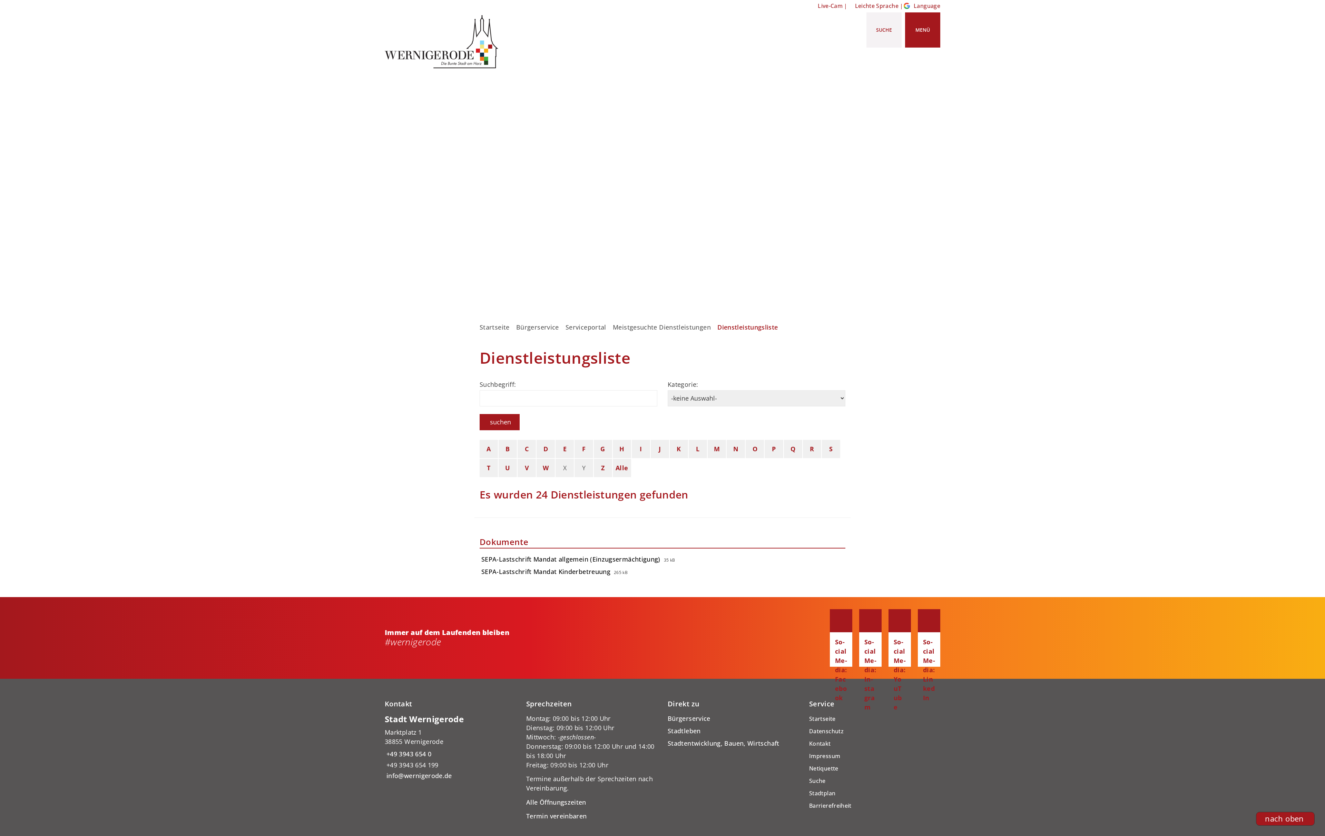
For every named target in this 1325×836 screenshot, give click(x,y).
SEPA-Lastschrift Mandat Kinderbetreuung (545, 571)
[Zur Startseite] (444, 41)
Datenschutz (826, 731)
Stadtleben (684, 731)
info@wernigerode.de (418, 776)
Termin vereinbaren (556, 816)
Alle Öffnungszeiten (556, 802)
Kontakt (820, 743)
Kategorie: (683, 384)
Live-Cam (830, 6)
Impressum (824, 756)
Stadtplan (822, 793)
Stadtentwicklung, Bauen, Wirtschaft (723, 743)
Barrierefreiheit (830, 805)
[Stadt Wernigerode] (450, 747)
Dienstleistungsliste (747, 327)
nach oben (1284, 819)
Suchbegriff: (498, 384)
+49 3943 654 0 (408, 754)
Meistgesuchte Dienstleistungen (662, 327)
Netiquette (823, 768)
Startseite (495, 327)
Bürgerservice (537, 327)
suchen (500, 422)
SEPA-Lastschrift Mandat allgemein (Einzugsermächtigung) (570, 559)
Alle (622, 468)
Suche (817, 781)
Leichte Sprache (877, 6)
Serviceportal (586, 327)
